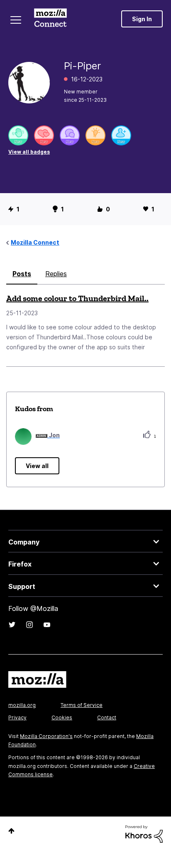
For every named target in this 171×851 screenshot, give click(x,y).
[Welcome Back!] (18, 135)
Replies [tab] (56, 274)
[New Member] (121, 135)
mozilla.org (22, 705)
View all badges (29, 152)
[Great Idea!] (95, 135)
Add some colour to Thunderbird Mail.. (77, 298)
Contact (106, 717)
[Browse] (15, 19)
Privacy (17, 717)
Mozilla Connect (50, 18)
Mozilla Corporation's (46, 736)
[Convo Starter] (70, 135)
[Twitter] (12, 624)
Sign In (142, 18)
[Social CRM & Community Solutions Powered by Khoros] (144, 833)
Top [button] (11, 831)
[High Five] (44, 135)
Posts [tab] (21, 274)
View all (37, 465)
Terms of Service (82, 705)
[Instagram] (29, 624)
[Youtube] (47, 624)
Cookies (61, 717)
